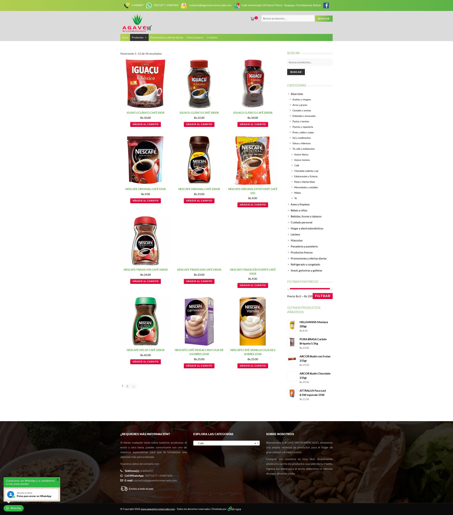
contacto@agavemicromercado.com (155, 480)
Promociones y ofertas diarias (166, 37)
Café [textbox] (225, 443)
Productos (137, 37)
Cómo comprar (195, 37)
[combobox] (226, 443)
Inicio (125, 37)
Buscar (296, 72)
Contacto (212, 37)
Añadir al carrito (145, 124)
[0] (251, 18)
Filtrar (322, 296)
